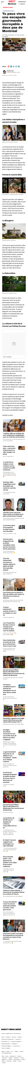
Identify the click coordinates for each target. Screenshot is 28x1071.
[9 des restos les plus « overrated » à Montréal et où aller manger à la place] (21, 448)
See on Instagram (7, 356)
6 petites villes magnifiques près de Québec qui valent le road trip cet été (9, 486)
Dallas (23, 1059)
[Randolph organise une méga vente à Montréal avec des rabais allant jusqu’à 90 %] (14, 710)
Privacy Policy (16, 1046)
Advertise (8, 1037)
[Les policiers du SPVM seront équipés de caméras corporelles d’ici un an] (21, 819)
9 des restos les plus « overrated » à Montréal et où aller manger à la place (9, 450)
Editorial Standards (5, 1043)
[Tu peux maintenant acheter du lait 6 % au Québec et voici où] (21, 609)
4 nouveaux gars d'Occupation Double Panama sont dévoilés (9, 528)
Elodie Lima (10, 70)
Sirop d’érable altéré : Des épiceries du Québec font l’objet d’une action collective (10, 861)
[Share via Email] (16, 66)
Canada (8, 1051)
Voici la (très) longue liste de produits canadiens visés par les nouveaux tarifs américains (9, 544)
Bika (19, 202)
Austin (19, 1061)
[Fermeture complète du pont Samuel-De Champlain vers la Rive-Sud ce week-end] (21, 686)
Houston (4, 1062)
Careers (19, 1037)
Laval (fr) (10, 1059)
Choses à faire (8, 7)
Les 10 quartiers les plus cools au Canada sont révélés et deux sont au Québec (9, 626)
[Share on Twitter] (14, 66)
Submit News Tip (5, 1041)
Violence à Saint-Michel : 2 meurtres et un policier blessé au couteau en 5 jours (13, 892)
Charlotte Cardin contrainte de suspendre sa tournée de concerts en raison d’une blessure (13, 936)
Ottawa (19, 1056)
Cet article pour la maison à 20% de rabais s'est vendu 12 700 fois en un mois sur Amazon (13, 595)
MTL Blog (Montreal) (6, 1053)
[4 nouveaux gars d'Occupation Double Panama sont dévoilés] (21, 527)
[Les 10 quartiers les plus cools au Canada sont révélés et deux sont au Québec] (21, 624)
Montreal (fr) (13, 1056)
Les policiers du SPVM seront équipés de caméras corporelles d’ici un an (10, 823)
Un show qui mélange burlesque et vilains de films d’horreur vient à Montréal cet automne (10, 777)
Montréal (12, 4)
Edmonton (16, 1057)
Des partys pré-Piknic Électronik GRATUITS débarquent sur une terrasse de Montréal (13, 807)
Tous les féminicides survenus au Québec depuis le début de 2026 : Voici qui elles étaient (9, 564)
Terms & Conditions (5, 1048)
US (12, 1051)
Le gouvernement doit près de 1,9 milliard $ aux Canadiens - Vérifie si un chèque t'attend (10, 756)
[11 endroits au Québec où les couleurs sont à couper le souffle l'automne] (21, 464)
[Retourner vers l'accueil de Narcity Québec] (12, 1)
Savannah (9, 1061)
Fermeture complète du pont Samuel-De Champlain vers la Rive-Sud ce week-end (9, 689)
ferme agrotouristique (13, 245)
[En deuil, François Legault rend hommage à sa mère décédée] (21, 842)
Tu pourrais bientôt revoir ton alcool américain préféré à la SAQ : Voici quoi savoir (10, 905)
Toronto (6, 1056)
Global (21, 1051)
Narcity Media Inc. (17, 1033)
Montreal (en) (17, 1059)
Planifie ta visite (7, 415)
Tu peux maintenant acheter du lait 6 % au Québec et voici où (9, 611)
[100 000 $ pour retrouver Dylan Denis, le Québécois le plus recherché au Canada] (14, 504)
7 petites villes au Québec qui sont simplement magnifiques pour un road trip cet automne (13, 435)
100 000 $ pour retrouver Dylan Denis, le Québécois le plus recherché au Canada (13, 514)
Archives (14, 1037)
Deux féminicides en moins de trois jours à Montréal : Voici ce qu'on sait (9, 643)
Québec (16, 1051)
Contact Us (17, 1039)
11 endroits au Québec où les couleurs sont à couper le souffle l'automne (9, 466)
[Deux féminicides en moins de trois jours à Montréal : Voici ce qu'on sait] (21, 642)
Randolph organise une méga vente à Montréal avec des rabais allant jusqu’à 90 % (13, 720)
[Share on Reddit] (8, 66)
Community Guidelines (16, 1041)
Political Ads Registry (6, 1046)
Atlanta (14, 1061)
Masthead (14, 1043)
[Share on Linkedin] (11, 66)
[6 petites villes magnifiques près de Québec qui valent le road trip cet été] (21, 484)
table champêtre (7, 364)
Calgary (10, 1057)
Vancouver (4, 1057)
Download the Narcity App (7, 1039)
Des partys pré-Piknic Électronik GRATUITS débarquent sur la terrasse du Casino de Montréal (13, 672)
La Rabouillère (7, 307)
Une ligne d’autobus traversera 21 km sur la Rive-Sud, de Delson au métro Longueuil (9, 734)
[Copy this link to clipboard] (19, 66)
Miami (3, 1061)
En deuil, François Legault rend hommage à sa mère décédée (9, 843)
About (2, 1037)
